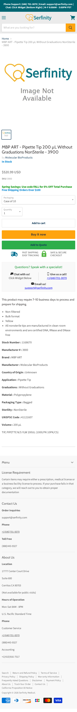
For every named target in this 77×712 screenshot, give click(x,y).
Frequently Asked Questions (15, 680)
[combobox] (34, 28)
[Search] (70, 28)
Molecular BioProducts (19, 158)
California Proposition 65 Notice (17, 688)
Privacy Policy (8, 676)
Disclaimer (37, 680)
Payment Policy (53, 680)
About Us (6, 684)
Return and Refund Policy (25, 673)
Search (5, 673)
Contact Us (40, 684)
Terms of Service (49, 673)
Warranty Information (48, 676)
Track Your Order (22, 684)
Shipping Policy (26, 676)
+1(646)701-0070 (11, 532)
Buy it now (38, 234)
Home (5, 38)
